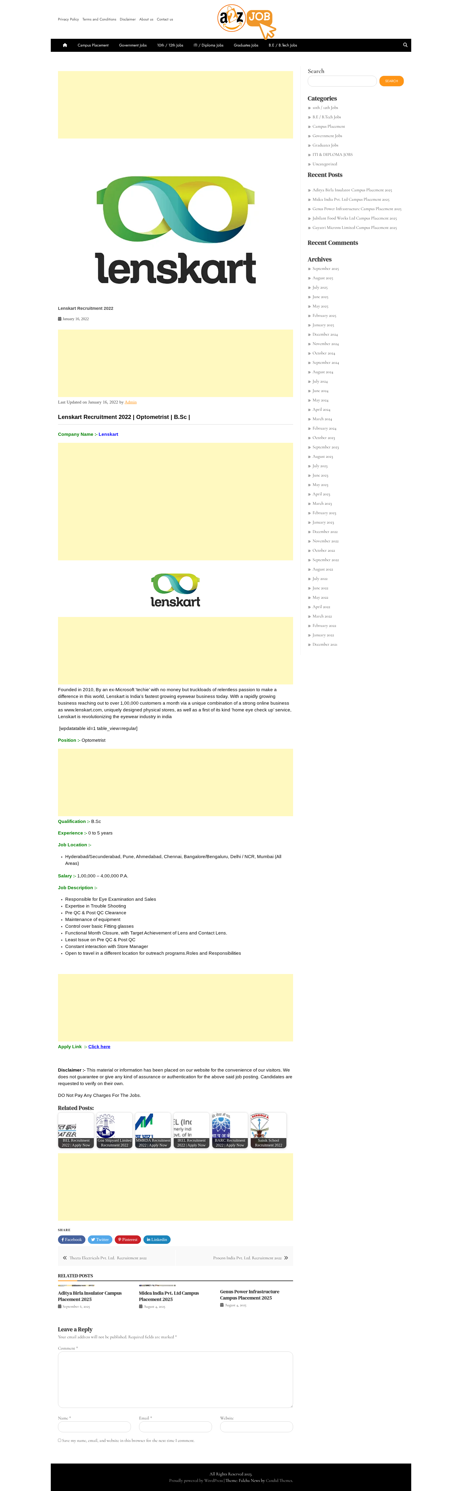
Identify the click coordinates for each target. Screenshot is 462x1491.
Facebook (73, 1239)
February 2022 (324, 625)
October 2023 (324, 437)
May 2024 (320, 400)
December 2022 (325, 531)
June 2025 (320, 296)
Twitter (102, 1239)
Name (64, 1418)
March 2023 (322, 503)
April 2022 (321, 606)
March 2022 (322, 616)
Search (316, 71)
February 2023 (324, 512)
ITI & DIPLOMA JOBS (333, 154)
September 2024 (326, 362)
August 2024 (323, 371)
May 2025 (320, 306)
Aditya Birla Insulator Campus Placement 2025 (90, 1296)
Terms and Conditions (99, 19)
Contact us (165, 19)
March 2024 (322, 418)
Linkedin (158, 1239)
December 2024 (325, 334)
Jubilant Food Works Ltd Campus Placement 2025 (355, 218)
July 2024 (320, 381)
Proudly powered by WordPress (196, 1480)
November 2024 (326, 343)
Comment (68, 1348)
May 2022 (320, 597)
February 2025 (324, 315)
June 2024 (320, 390)
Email (145, 1418)
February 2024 (324, 428)
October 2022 (324, 550)
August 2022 (323, 569)
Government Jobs (133, 45)
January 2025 (323, 324)
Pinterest (129, 1239)
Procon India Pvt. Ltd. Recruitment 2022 (247, 1257)
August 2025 (323, 277)
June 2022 (320, 587)
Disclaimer (128, 19)
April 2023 (321, 494)
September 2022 (326, 559)
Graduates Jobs (246, 45)
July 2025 (320, 287)
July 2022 (320, 578)
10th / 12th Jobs (170, 45)
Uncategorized (325, 163)
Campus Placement (93, 45)
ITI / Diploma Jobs (208, 45)
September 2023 (326, 447)
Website (227, 1418)
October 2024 (324, 353)
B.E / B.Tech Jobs (283, 45)
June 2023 (320, 475)
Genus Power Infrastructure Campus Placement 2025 (249, 1294)
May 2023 (320, 484)
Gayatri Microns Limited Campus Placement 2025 (355, 227)
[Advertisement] (175, 105)
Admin (131, 402)
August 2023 (323, 456)
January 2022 (323, 634)
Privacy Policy (68, 19)
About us (146, 19)
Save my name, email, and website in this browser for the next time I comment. (128, 1440)
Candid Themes (279, 1480)
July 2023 (320, 465)
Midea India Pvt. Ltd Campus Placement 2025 (169, 1296)
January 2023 (323, 522)
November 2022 (326, 540)
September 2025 (326, 268)
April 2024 (321, 409)
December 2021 (325, 644)
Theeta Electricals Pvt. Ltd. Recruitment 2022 (108, 1257)
